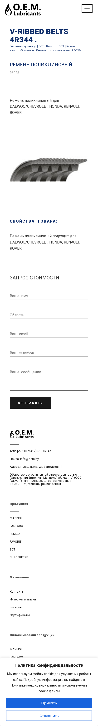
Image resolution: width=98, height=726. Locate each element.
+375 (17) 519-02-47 (37, 451)
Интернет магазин (23, 599)
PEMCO (15, 534)
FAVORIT (15, 541)
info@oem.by (29, 459)
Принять (49, 703)
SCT (41, 46)
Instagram (17, 607)
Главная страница (23, 46)
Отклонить (49, 716)
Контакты (17, 591)
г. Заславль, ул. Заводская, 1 (41, 466)
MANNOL (16, 518)
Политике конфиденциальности (36, 685)
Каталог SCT (55, 46)
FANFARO (16, 526)
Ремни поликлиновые (53, 50)
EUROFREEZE (19, 557)
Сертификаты (20, 615)
